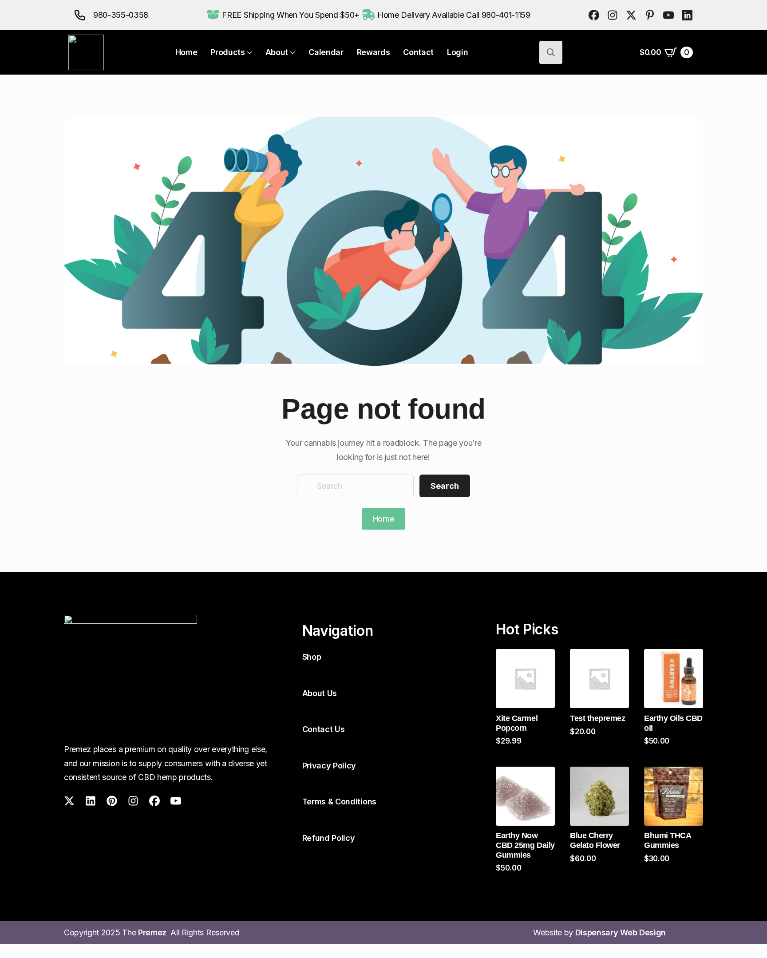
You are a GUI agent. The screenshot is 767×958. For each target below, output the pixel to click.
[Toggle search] (550, 52)
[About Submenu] (291, 52)
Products (227, 52)
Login (457, 52)
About (276, 52)
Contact (418, 52)
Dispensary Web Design (620, 932)
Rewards (373, 52)
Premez (154, 932)
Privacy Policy (329, 765)
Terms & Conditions (339, 801)
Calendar (325, 52)
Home (186, 52)
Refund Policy (328, 838)
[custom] (594, 15)
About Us (319, 693)
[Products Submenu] (248, 52)
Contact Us (323, 729)
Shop (311, 656)
